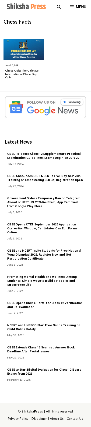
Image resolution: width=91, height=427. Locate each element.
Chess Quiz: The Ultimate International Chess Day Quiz (21, 74)
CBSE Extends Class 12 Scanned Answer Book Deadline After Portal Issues (41, 349)
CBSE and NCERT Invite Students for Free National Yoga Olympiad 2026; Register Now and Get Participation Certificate (44, 254)
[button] (58, 7)
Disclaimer (39, 418)
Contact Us (75, 418)
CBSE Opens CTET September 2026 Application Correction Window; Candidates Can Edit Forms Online (42, 228)
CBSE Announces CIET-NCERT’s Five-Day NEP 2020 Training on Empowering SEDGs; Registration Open (45, 178)
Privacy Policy (18, 418)
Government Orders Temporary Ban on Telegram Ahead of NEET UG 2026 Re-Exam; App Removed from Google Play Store (43, 202)
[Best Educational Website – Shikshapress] (25, 7)
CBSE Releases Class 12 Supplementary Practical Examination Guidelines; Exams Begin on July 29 (44, 155)
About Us (57, 418)
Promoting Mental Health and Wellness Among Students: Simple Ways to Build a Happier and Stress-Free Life (42, 280)
